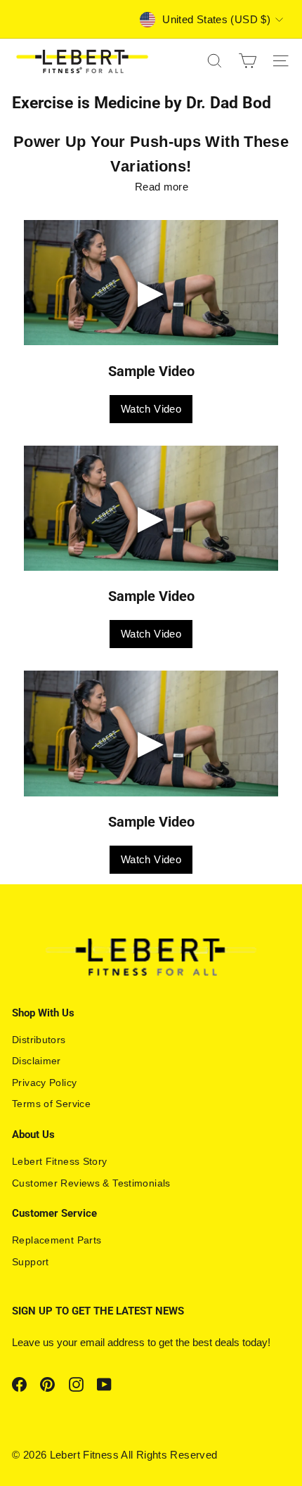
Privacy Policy (44, 1082)
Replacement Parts (56, 1240)
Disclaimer (36, 1060)
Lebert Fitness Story (59, 1161)
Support (30, 1261)
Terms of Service (51, 1103)
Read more (161, 187)
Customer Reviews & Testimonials (91, 1183)
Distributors (39, 1039)
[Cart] (247, 61)
